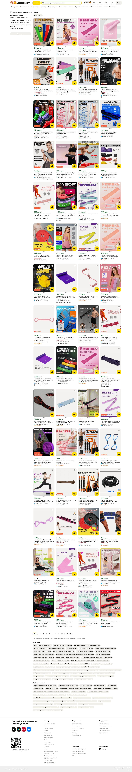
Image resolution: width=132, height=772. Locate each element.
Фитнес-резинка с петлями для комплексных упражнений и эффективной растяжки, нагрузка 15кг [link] (110, 132)
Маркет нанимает (103, 733)
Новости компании (103, 723)
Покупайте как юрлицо (77, 728)
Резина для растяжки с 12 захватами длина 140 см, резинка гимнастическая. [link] (65, 540)
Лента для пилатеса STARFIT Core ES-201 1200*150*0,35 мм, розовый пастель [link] (110, 50)
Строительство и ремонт (50, 758)
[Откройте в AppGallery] (24, 731)
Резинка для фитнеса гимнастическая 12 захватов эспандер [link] (65, 50)
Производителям (103, 728)
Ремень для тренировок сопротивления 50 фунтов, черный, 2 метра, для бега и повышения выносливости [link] (110, 501)
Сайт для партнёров (77, 755)
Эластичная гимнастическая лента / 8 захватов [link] (65, 461)
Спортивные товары (49, 753)
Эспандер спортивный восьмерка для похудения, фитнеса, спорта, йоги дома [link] (88, 297)
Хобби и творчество (49, 744)
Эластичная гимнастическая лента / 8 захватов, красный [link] (110, 622)
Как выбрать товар (76, 723)
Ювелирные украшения (50, 762)
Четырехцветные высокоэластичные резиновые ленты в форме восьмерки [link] (43, 501)
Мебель (46, 726)
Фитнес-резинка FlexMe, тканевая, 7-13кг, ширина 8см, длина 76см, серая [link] (43, 173)
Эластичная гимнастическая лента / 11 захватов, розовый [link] (65, 132)
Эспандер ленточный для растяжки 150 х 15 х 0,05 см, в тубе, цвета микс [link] (43, 379)
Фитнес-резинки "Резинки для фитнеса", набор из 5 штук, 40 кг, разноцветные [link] (64, 379)
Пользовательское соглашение (19, 769)
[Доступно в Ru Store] (29, 731)
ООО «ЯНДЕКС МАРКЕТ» (124, 768)
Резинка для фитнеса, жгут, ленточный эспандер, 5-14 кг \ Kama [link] (66, 501)
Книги (45, 749)
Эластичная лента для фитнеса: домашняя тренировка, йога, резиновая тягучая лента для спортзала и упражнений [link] (42, 338)
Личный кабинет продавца (78, 749)
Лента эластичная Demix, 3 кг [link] (41, 580)
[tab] (14, 7)
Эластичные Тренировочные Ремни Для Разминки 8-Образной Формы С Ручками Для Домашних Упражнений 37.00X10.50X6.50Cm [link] (110, 461)
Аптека (46, 739)
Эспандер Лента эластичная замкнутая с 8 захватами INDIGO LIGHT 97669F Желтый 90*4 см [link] (88, 256)
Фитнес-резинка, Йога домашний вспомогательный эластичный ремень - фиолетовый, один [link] (43, 540)
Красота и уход (48, 742)
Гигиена (46, 730)
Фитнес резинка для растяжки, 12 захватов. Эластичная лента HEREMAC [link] (110, 581)
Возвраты (74, 733)
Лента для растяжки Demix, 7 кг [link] (86, 421)
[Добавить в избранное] (52, 20)
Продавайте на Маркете (78, 751)
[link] (42, 645)
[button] (38, 15)
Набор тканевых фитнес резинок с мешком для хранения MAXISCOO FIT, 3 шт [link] (110, 297)
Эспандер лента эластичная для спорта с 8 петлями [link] (64, 622)
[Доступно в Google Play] (19, 731)
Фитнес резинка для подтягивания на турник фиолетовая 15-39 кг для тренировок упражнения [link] (43, 461)
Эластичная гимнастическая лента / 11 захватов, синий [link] (88, 132)
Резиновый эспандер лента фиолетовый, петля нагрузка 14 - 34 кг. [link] (110, 379)
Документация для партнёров (79, 753)
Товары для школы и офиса (51, 751)
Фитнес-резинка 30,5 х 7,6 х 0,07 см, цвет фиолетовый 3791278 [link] (88, 581)
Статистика (7, 769)
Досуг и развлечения (49, 723)
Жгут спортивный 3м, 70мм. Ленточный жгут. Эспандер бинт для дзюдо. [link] (43, 90)
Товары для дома (48, 737)
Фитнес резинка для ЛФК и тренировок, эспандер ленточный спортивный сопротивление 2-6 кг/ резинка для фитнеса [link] (43, 297)
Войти (118, 3)
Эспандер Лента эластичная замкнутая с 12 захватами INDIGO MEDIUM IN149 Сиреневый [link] (110, 422)
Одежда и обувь (48, 735)
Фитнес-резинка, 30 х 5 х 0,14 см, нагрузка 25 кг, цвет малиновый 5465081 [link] (109, 338)
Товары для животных (49, 755)
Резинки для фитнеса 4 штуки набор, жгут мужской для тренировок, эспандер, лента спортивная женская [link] (43, 132)
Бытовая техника (48, 728)
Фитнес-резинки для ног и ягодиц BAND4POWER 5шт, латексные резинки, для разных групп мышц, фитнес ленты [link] (42, 50)
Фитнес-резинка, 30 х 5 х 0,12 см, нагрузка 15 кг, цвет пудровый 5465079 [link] (42, 214)
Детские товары (48, 760)
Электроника (47, 733)
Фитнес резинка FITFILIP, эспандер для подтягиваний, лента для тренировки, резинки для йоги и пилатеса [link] (88, 338)
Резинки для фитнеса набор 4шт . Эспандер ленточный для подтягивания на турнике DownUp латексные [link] (42, 622)
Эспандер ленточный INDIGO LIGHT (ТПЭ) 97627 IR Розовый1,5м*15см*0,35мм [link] (65, 581)
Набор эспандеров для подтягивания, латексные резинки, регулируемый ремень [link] (88, 90)
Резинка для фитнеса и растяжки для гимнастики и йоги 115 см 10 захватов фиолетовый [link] (88, 622)
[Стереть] (79, 3)
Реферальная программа (105, 726)
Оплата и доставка (76, 726)
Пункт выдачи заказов (104, 730)
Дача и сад (46, 746)
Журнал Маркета (76, 735)
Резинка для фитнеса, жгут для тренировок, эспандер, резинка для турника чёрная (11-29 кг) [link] (109, 90)
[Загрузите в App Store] (14, 731)
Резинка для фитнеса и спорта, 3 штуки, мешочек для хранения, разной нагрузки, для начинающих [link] (65, 90)
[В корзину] (52, 43)
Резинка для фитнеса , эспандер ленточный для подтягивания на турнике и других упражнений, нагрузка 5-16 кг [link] (42, 256)
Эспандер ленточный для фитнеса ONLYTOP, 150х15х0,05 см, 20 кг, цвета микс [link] (66, 297)
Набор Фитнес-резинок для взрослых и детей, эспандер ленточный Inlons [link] (65, 214)
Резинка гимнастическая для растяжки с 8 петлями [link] (88, 214)
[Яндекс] (128, 770)
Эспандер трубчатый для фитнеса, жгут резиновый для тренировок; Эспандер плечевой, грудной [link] (65, 338)
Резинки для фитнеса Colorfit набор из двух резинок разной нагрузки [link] (65, 173)
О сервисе (74, 730)
